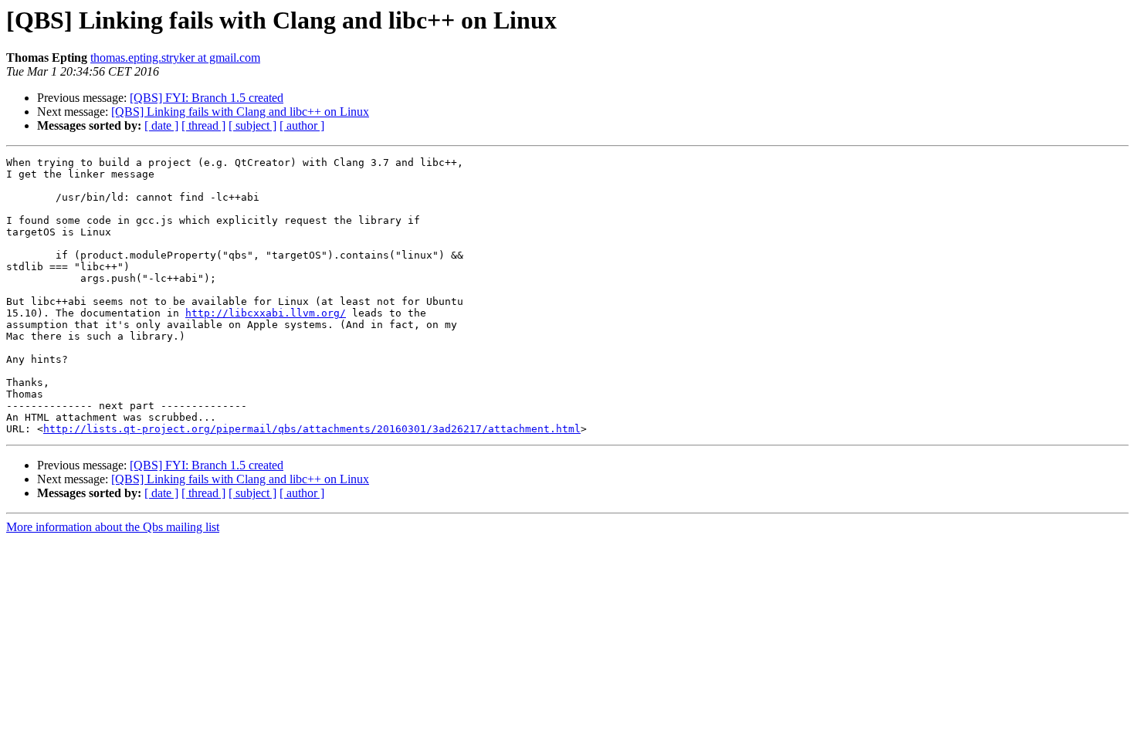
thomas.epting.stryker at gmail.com (175, 57)
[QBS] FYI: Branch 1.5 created (206, 97)
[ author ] (302, 125)
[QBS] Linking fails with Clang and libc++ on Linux (240, 111)
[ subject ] (252, 125)
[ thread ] (203, 125)
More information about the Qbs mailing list (112, 526)
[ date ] (161, 125)
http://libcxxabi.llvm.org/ (265, 313)
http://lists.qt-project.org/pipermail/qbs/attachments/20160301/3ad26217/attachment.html (312, 429)
